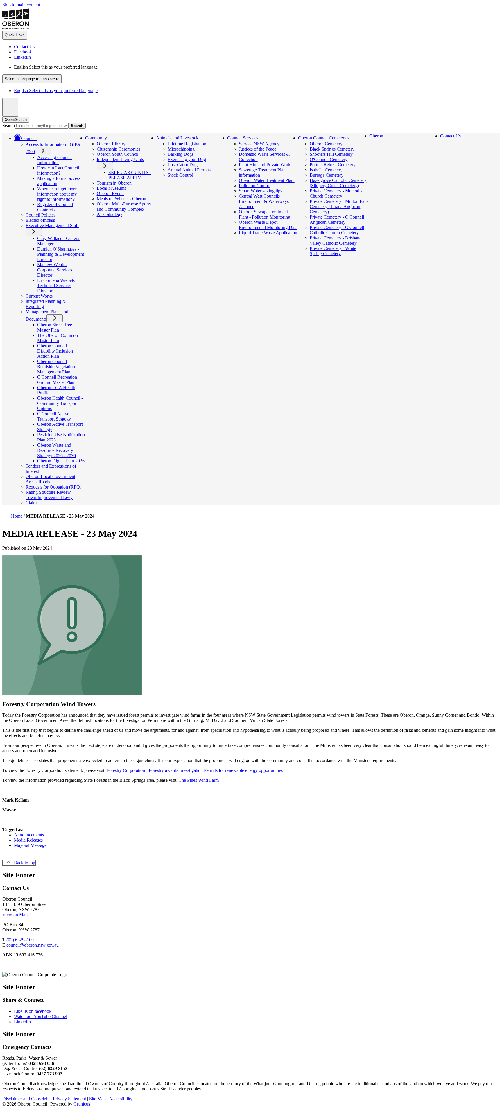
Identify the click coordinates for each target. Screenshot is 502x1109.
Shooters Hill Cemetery (331, 154)
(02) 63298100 (20, 939)
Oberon (376, 135)
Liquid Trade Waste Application (268, 232)
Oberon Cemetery (326, 143)
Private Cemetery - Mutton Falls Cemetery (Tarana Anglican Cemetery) (339, 206)
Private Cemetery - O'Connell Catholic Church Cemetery (337, 230)
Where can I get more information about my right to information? (57, 194)
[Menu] (10, 107)
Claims (32, 502)
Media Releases (28, 840)
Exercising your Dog (187, 159)
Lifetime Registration (187, 143)
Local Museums (111, 188)
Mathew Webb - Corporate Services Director (54, 270)
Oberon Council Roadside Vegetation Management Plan (56, 366)
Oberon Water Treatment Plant (267, 180)
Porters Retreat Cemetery (333, 164)
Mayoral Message (30, 845)
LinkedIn (22, 1021)
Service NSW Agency (259, 143)
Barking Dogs (180, 154)
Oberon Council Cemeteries (323, 137)
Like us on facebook (32, 1011)
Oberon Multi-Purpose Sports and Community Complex (124, 206)
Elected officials (40, 220)
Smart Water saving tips (260, 190)
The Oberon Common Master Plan (57, 338)
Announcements (29, 834)
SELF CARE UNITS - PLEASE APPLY (129, 175)
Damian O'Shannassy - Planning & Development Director (60, 254)
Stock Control (180, 175)
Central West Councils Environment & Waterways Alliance (264, 201)
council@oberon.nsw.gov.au (32, 944)
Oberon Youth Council (117, 154)
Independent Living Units (120, 159)
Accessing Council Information (54, 160)
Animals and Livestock (177, 137)
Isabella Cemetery (326, 169)
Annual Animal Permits (189, 169)
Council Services (242, 137)
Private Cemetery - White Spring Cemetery (333, 251)
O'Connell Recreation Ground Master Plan (57, 380)
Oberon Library (111, 143)
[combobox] (32, 78)
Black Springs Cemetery (332, 148)
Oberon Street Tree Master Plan (54, 327)
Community (96, 137)
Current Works (39, 296)
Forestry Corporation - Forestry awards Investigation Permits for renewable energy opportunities (195, 770)
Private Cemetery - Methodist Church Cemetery (336, 193)
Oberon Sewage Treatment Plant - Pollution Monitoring (264, 214)
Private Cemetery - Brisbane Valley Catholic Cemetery (335, 240)
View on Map (15, 914)
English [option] (56, 90)
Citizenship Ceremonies (118, 148)
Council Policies (40, 214)
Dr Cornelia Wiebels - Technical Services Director (57, 285)
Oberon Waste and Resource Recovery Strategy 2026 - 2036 (56, 450)
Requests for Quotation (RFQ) (53, 486)
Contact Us (450, 135)
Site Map (97, 1098)
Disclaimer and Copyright (26, 1098)
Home (16, 516)
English (56, 67)
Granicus (81, 1103)
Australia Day (109, 214)
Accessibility (120, 1098)
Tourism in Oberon (114, 182)
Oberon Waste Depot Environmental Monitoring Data (268, 225)
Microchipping (181, 148)
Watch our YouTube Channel (40, 1016)
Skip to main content (21, 4)
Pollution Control (254, 185)
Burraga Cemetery (326, 175)
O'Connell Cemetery (328, 159)
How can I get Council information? (58, 170)
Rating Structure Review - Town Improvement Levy (49, 495)
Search (8, 125)
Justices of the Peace (257, 148)
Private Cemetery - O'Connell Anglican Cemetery (337, 219)
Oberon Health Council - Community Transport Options (60, 403)
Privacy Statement (69, 1098)
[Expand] (45, 138)
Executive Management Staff (52, 225)
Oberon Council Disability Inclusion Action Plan (55, 351)
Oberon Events (110, 193)
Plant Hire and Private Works (265, 164)
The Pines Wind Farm (199, 780)
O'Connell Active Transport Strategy (54, 416)
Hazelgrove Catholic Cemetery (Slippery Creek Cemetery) (338, 183)
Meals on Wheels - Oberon (121, 198)
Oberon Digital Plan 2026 (61, 460)
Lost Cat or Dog (183, 164)
